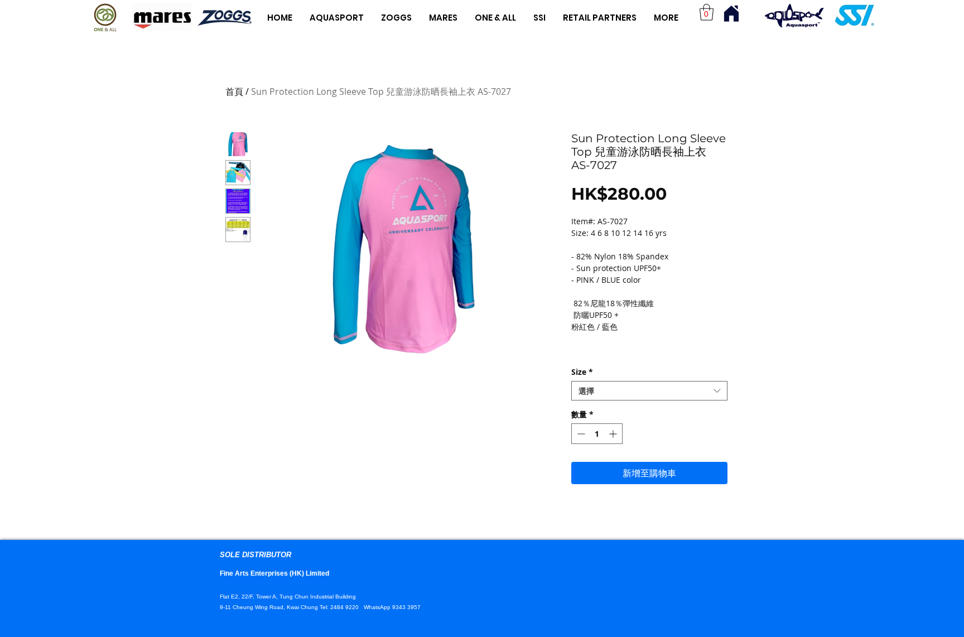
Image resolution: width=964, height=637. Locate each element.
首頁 (234, 91)
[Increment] (614, 433)
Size (582, 372)
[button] (707, 12)
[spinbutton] (597, 433)
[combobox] (649, 390)
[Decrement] (580, 433)
